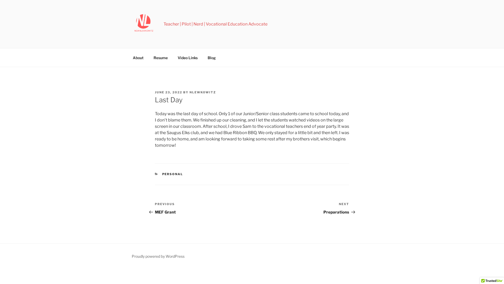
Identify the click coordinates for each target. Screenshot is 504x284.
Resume (161, 57)
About (138, 57)
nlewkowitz (203, 92)
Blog (212, 57)
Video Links (188, 57)
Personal (172, 174)
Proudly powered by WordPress (158, 256)
